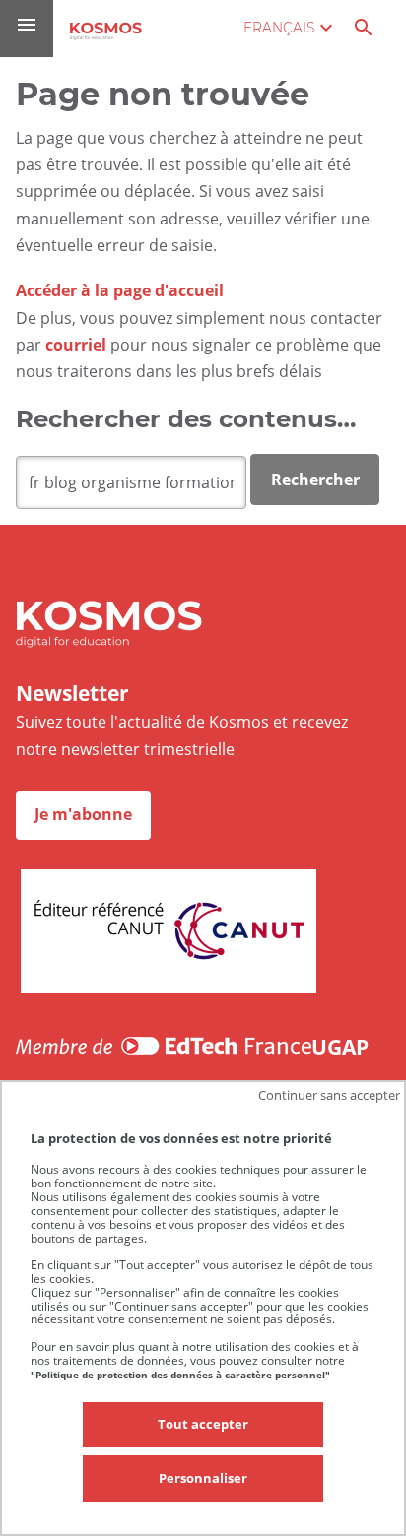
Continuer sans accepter (329, 1095)
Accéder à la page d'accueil (120, 290)
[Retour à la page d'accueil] (106, 31)
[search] (131, 482)
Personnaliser (203, 1478)
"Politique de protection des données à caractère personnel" (180, 1374)
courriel (75, 344)
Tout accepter (203, 1424)
